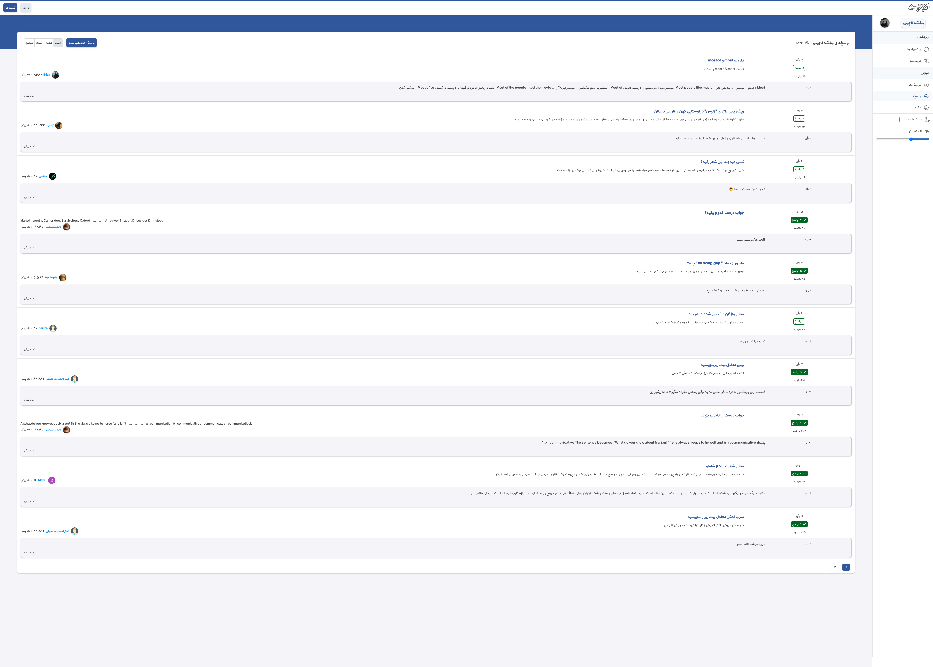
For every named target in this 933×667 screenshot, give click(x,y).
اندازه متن (914, 131)
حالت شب (914, 119)
